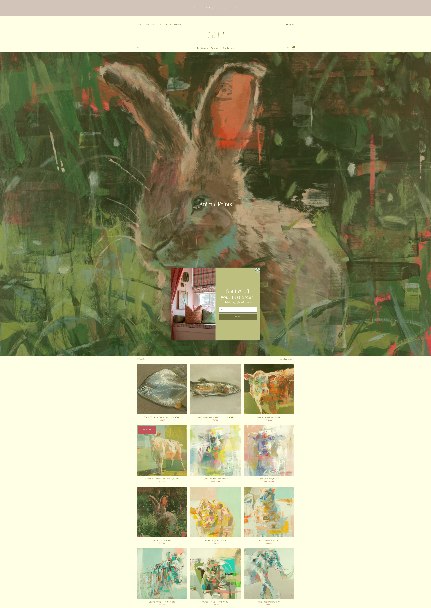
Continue (238, 316)
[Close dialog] (257, 270)
